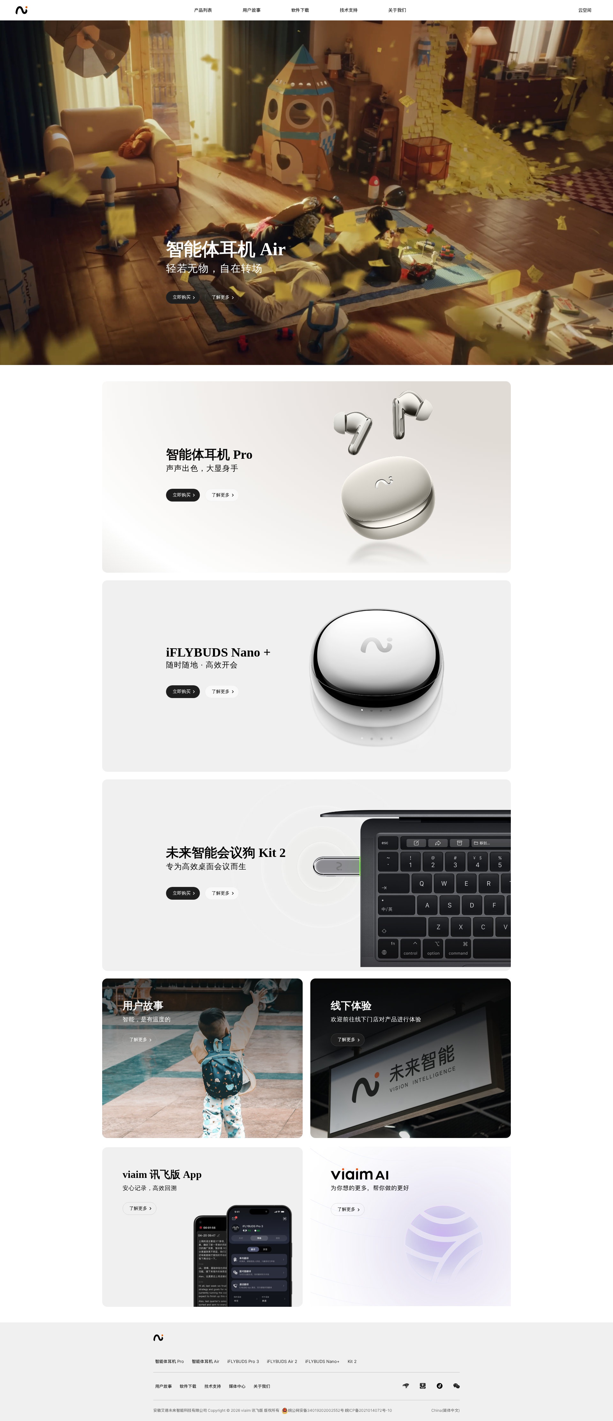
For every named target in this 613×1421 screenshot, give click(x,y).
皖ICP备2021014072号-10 (368, 1410)
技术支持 (349, 10)
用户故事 (252, 10)
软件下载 (300, 10)
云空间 (585, 10)
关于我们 (397, 10)
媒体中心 (239, 1386)
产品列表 (203, 10)
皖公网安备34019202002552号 (316, 1410)
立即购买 (182, 297)
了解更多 (221, 297)
